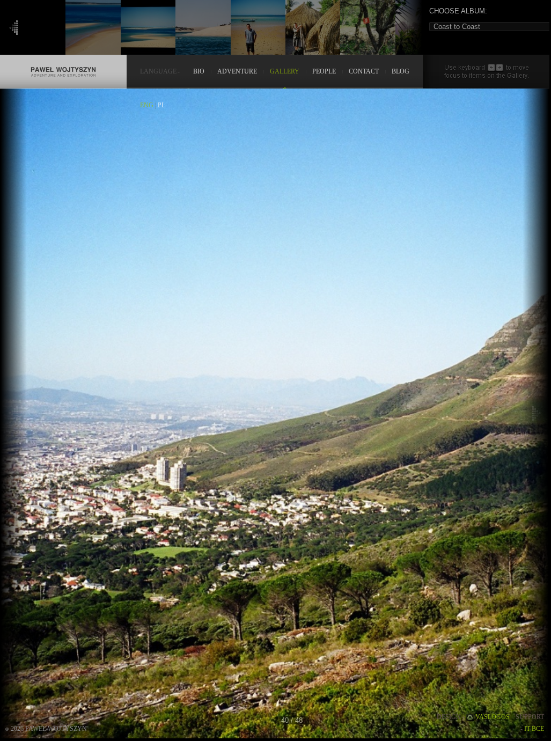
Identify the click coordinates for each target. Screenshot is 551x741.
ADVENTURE (237, 71)
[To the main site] (63, 60)
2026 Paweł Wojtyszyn (49, 728)
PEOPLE (324, 71)
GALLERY (284, 71)
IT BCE (534, 728)
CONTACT (364, 71)
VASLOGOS (492, 717)
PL (161, 105)
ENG (146, 105)
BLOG (400, 71)
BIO (198, 71)
